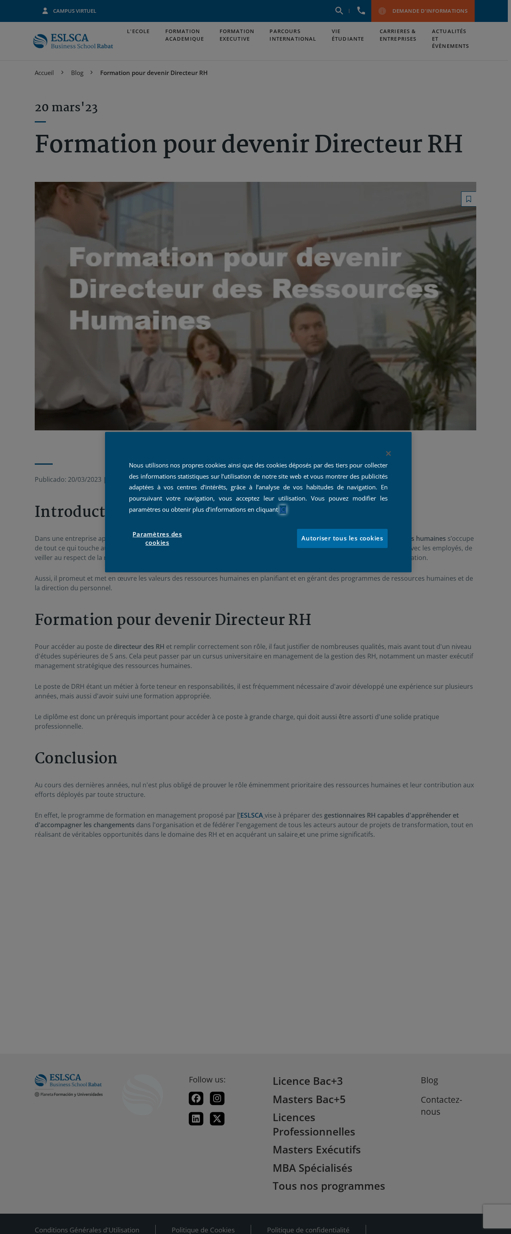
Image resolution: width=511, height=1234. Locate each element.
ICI (282, 509)
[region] (258, 502)
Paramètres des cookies (157, 538)
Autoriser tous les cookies (342, 538)
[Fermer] (388, 453)
